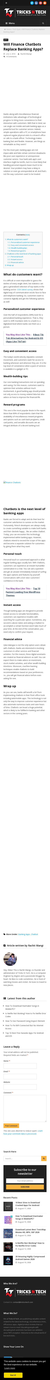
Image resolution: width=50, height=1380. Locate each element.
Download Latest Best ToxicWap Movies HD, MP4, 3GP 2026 (30, 1231)
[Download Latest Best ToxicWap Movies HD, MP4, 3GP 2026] (8, 1233)
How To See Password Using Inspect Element (25, 1021)
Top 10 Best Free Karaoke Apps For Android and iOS (24, 1034)
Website (6, 1082)
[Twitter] (32, 3)
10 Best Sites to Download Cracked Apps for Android (27, 1204)
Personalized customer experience (24, 242)
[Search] (43, 23)
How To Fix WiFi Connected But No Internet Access (24, 1027)
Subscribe (25, 1187)
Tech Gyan (16, 29)
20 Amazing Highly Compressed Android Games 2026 (30, 1257)
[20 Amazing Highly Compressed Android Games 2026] (8, 1260)
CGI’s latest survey (25, 289)
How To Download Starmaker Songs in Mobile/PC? (22, 1007)
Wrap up (9, 265)
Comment (8, 1092)
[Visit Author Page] (10, 959)
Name (6, 1061)
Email (6, 1071)
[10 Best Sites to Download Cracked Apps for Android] (8, 1206)
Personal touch (15, 256)
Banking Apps (24, 934)
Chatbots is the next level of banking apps (23, 254)
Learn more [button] (9, 1368)
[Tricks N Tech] (24, 16)
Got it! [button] (13, 1375)
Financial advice (16, 262)
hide (27, 235)
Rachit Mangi (26, 54)
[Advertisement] (25, 86)
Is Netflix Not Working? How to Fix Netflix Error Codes (25, 1015)
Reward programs (17, 251)
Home (8, 29)
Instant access (15, 259)
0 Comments (11, 56)
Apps (6, 40)
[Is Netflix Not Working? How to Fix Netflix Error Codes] (8, 1247)
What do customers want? (16, 239)
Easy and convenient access (21, 245)
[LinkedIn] (36, 3)
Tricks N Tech (14, 1319)
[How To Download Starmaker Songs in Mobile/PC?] (8, 1220)
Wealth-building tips (17, 248)
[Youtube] (40, 3)
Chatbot (34, 934)
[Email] (45, 3)
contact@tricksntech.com (23, 1302)
